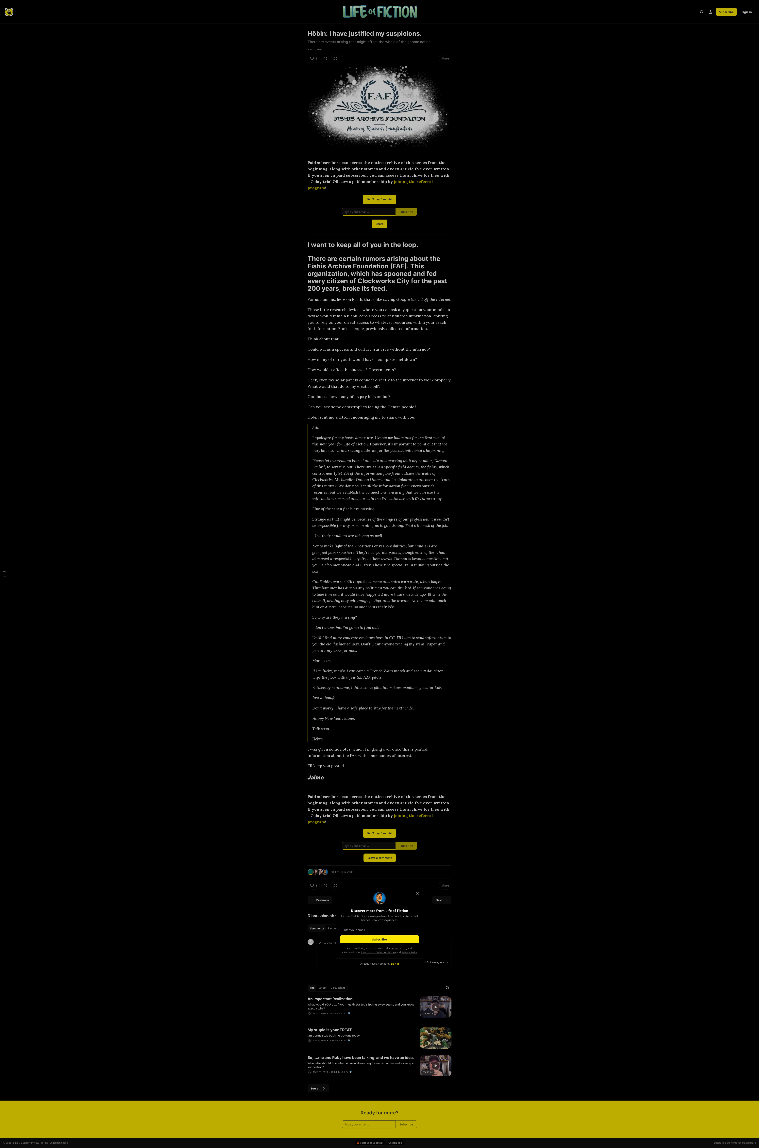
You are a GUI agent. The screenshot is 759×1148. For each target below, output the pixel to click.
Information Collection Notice (378, 952)
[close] (417, 893)
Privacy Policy (409, 952)
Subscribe (379, 939)
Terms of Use (398, 948)
